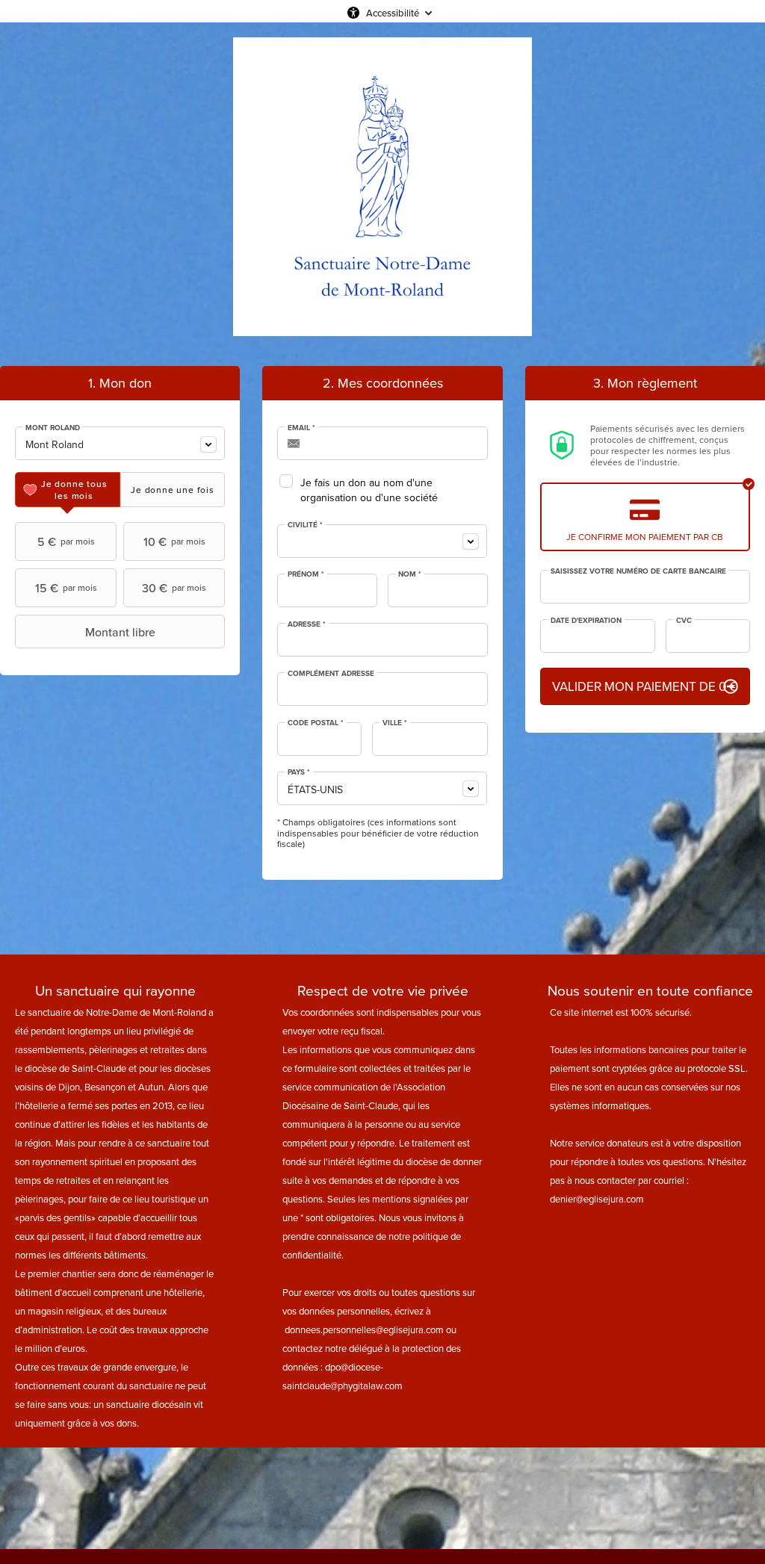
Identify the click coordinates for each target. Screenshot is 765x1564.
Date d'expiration (586, 620)
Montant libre (120, 632)
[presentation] (68, 489)
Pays (299, 772)
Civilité (305, 525)
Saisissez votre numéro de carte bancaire (638, 571)
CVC (684, 620)
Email (301, 427)
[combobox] (120, 443)
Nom (409, 574)
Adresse (307, 624)
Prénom (306, 574)
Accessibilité (392, 12)
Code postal (316, 723)
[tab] (67, 489)
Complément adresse (331, 673)
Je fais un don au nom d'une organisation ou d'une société (369, 490)
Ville (394, 723)
